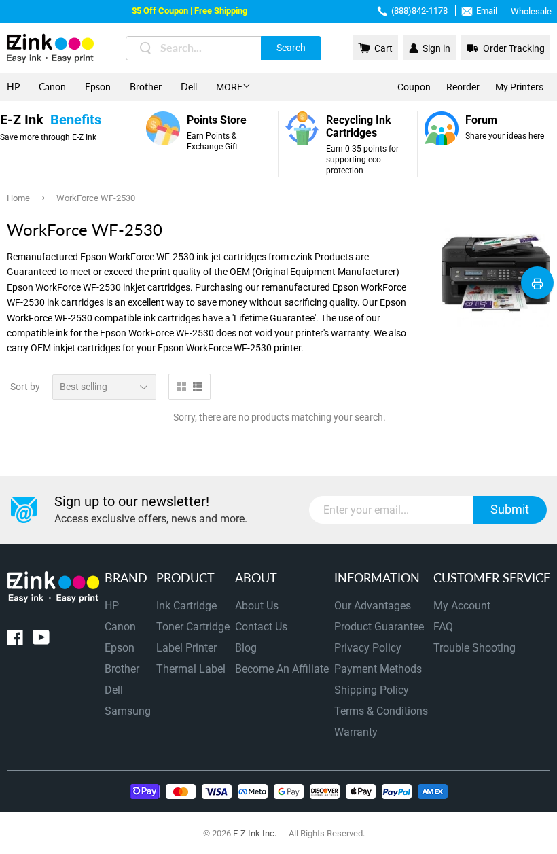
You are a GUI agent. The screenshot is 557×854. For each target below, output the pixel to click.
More (229, 87)
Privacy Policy (367, 647)
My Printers (519, 87)
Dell (189, 86)
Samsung (128, 711)
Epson (98, 86)
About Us (256, 605)
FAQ (443, 626)
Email (486, 10)
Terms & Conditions (381, 711)
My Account (461, 605)
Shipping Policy (371, 689)
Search (291, 47)
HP (13, 86)
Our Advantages (372, 605)
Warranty (356, 732)
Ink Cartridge (186, 605)
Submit (509, 509)
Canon (52, 86)
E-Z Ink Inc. (254, 833)
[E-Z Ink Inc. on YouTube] (41, 640)
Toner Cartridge (193, 626)
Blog (246, 647)
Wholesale (531, 11)
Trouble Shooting (474, 647)
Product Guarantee (379, 626)
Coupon (414, 87)
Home (18, 198)
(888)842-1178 (419, 10)
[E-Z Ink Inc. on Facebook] (15, 640)
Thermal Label (191, 668)
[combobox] (223, 48)
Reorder (463, 87)
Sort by (25, 386)
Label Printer (186, 647)
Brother (146, 86)
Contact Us (261, 626)
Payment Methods (378, 668)
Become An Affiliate (282, 668)
